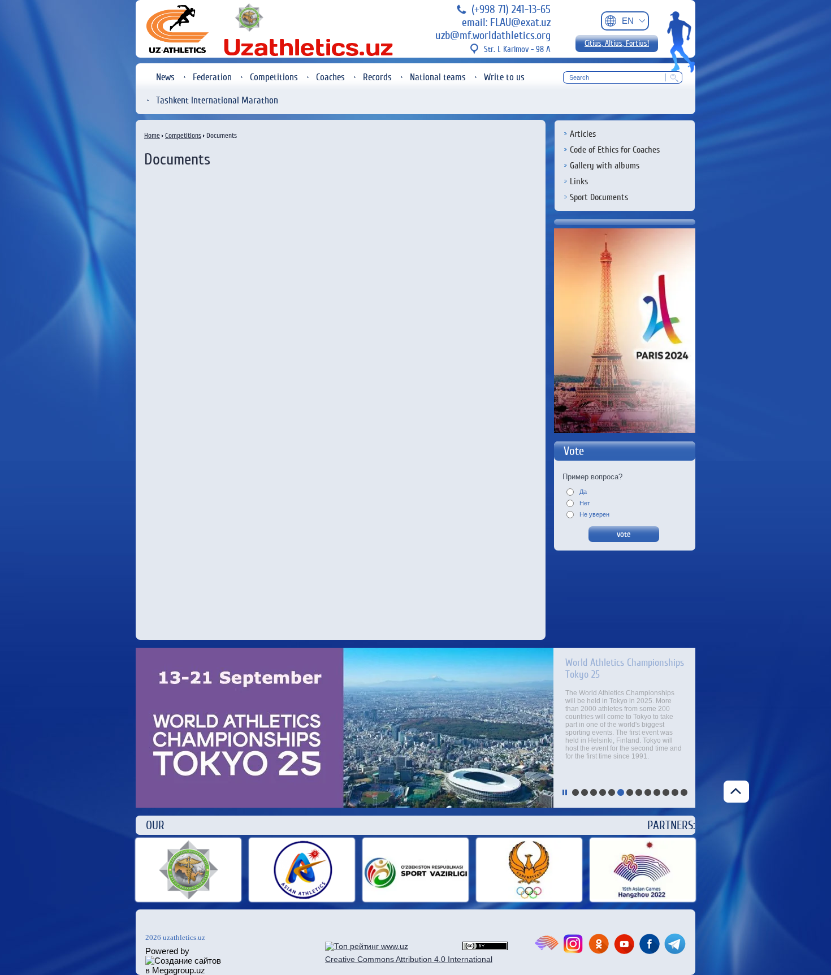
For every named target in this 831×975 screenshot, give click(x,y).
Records (377, 77)
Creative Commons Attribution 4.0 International (408, 959)
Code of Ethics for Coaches (615, 150)
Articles (583, 134)
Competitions (274, 77)
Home (152, 135)
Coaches (330, 77)
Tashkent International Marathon (217, 100)
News (165, 77)
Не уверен (593, 514)
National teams (438, 77)
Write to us (504, 77)
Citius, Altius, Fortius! (617, 43)
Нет (584, 503)
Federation (212, 77)
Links (579, 181)
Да (582, 491)
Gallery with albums (604, 166)
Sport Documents (599, 197)
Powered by (167, 951)
